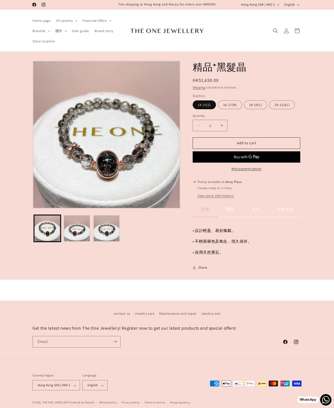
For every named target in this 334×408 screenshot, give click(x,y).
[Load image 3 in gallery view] (106, 228)
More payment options (247, 168)
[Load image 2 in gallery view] (76, 228)
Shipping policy (180, 402)
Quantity (199, 116)
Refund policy (108, 402)
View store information (216, 195)
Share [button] (202, 267)
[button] (66, 20)
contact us (122, 313)
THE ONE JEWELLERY (56, 402)
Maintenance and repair (178, 313)
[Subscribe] (115, 341)
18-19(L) (255, 105)
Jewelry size (210, 313)
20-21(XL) (282, 105)
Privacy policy (131, 402)
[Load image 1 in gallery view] (47, 228)
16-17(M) (230, 105)
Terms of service (155, 402)
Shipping (199, 87)
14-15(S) (204, 105)
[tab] (205, 211)
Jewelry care (145, 313)
